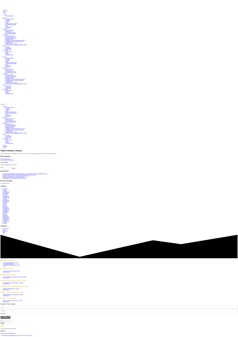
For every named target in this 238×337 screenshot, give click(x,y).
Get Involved (5, 50)
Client (4, 231)
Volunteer (7, 53)
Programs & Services (9, 30)
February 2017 (6, 207)
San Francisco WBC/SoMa (10, 24)
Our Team (7, 20)
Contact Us (7, 28)
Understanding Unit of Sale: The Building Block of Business (15, 178)
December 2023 (6, 196)
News (6, 25)
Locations (5, 34)
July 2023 (5, 198)
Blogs (4, 232)
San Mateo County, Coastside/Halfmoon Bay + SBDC (16, 44)
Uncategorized (6, 228)
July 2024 (5, 195)
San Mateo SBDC (9, 42)
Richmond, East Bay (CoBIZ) (8, 274)
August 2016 (5, 212)
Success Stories (8, 48)
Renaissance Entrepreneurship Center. (11, 335)
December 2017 (6, 199)
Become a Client (8, 31)
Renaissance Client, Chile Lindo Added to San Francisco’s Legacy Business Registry (19, 174)
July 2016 (5, 213)
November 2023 (6, 197)
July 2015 (5, 222)
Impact (4, 45)
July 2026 (5, 188)
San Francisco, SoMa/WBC (7, 260)
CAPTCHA (3, 313)
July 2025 (5, 189)
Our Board (7, 21)
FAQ (1, 326)
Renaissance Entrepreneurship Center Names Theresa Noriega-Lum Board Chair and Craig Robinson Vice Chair (25, 173)
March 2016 (5, 215)
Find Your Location (9, 35)
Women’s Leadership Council (11, 23)
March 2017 (5, 206)
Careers (6, 22)
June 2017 (5, 204)
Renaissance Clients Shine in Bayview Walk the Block (13, 177)
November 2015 (6, 218)
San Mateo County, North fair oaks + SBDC (11, 292)
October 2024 (5, 193)
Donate (6, 52)
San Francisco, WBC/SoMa (10, 36)
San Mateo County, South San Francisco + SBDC (15, 40)
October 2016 (5, 209)
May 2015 (5, 223)
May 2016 (5, 214)
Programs (5, 29)
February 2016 (6, 216)
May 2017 (5, 205)
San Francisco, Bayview (10, 38)
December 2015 (6, 217)
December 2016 (6, 208)
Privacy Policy (30, 335)
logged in (7, 164)
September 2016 (6, 210)
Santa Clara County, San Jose (11, 43)
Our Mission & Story (9, 19)
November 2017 (6, 200)
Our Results (7, 47)
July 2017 (5, 203)
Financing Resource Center (10, 33)
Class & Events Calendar (10, 32)
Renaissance (5, 230)
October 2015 (5, 219)
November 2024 (6, 192)
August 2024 (5, 194)
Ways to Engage (8, 51)
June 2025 (5, 190)
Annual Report (8, 49)
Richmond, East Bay (9, 39)
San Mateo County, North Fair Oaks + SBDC (14, 41)
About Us (5, 17)
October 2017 (5, 202)
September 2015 (6, 221)
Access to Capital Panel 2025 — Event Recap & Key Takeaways (16, 175)
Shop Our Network (9, 54)
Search (1, 167)
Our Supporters (8, 26)
